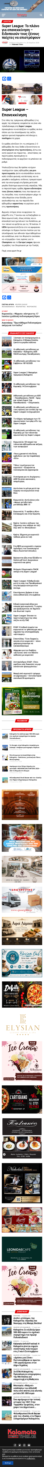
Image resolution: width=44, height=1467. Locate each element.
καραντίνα (21, 307)
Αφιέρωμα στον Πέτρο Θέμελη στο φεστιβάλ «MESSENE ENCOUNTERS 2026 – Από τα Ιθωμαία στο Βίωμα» (25, 769)
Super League (21, 304)
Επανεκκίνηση (9, 307)
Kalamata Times (17, 44)
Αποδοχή (8, 1463)
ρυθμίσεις (31, 1458)
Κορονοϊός (32, 307)
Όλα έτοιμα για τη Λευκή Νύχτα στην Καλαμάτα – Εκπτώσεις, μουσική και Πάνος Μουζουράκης (25, 757)
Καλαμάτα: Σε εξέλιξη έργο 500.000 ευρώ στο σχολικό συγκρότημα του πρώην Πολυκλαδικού (24, 736)
